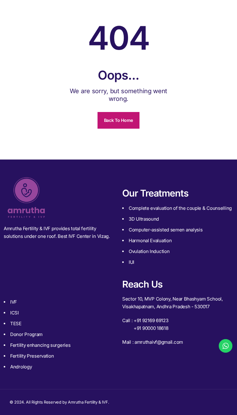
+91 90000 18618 (151, 328)
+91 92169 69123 (151, 320)
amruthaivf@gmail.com (159, 342)
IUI (131, 262)
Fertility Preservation (32, 356)
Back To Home (118, 120)
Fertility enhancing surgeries (40, 345)
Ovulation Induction (149, 251)
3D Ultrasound (144, 219)
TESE (16, 323)
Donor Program (26, 334)
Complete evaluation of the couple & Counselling (180, 208)
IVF (13, 302)
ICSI (14, 313)
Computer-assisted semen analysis (165, 230)
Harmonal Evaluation (150, 240)
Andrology (21, 367)
